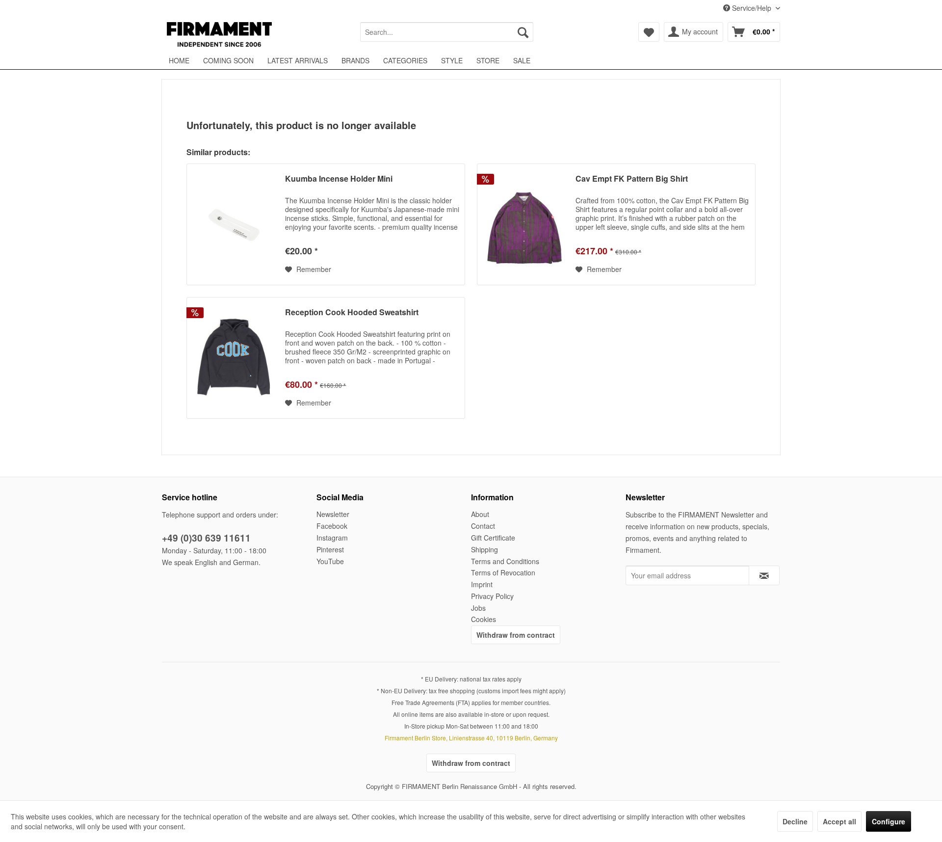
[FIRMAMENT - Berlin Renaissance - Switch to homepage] (219, 34)
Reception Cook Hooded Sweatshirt (352, 312)
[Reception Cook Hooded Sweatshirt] (233, 357)
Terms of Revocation (503, 572)
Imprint (482, 584)
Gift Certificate (493, 538)
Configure (888, 821)
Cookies (483, 619)
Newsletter (332, 514)
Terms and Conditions (505, 561)
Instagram (332, 538)
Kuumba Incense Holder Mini (338, 179)
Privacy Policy (492, 596)
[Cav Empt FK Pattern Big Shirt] (524, 224)
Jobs (478, 608)
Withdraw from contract (515, 635)
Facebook (331, 526)
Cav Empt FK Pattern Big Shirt (632, 179)
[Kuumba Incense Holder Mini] (233, 224)
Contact (483, 526)
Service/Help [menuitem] (751, 8)
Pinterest (330, 549)
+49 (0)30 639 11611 (206, 537)
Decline (795, 821)
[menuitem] (446, 32)
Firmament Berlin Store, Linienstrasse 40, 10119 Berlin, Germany (471, 737)
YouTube (330, 561)
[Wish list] (648, 32)
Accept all (839, 821)
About (480, 514)
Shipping (484, 549)
